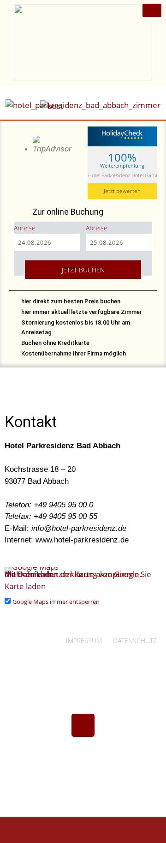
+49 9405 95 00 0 (44, 699)
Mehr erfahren (31, 574)
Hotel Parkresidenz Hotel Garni (122, 175)
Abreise (96, 227)
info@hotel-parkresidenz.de (78, 528)
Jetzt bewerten (122, 191)
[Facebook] (83, 725)
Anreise (25, 227)
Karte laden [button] (25, 586)
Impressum (84, 640)
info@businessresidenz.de (120, 699)
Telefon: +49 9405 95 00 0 (49, 504)
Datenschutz (135, 640)
